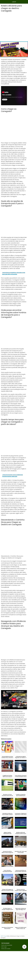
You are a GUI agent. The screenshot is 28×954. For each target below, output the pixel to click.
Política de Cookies (5, 948)
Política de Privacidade (6, 945)
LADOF (14, 2)
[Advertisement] (14, 26)
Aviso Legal (4, 947)
